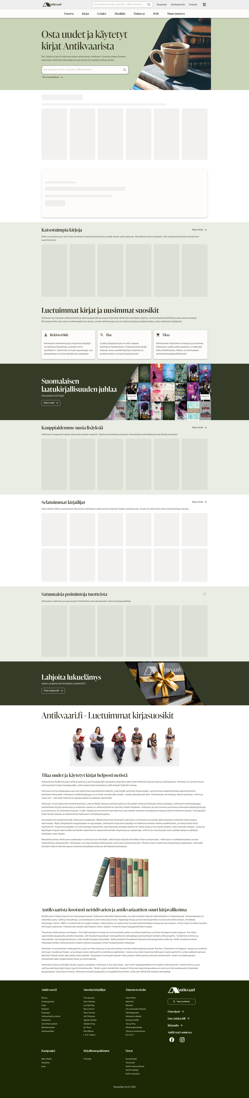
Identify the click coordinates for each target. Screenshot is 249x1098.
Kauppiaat (162, 4)
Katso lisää (197, 230)
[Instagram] (182, 1040)
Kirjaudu (193, 4)
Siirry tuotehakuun (50, 77)
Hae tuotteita (183, 1001)
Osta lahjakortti (51, 691)
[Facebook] (172, 1040)
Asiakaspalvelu (178, 4)
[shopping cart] (204, 4)
